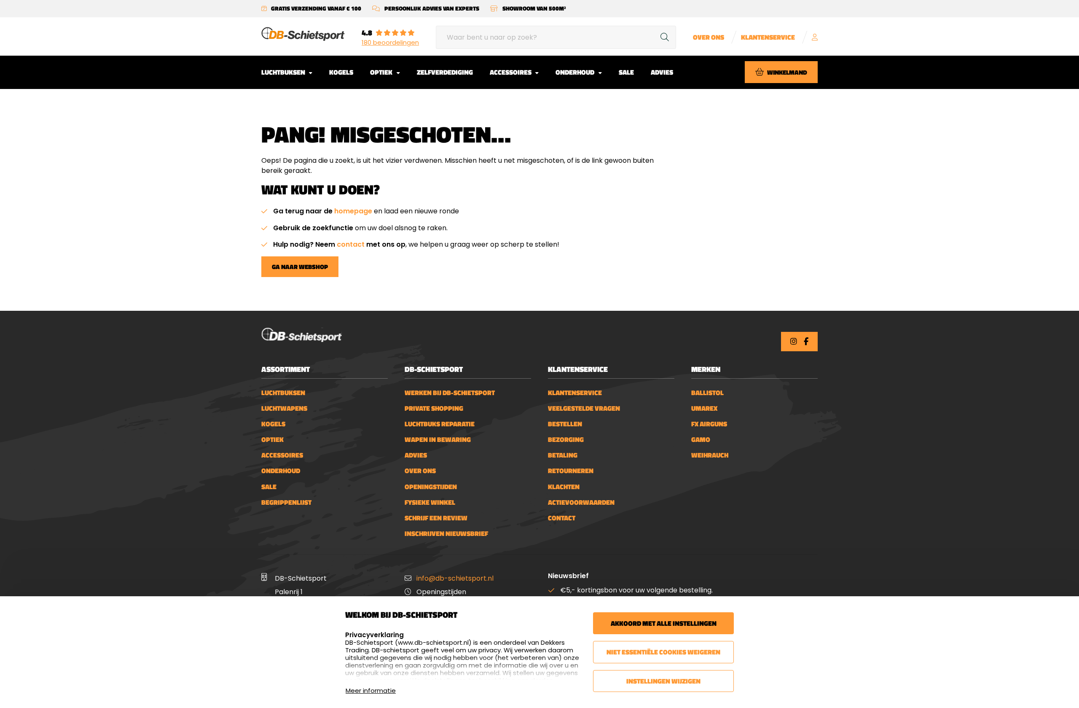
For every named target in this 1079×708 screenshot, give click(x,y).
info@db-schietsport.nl (455, 578)
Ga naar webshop (300, 267)
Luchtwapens (284, 408)
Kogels (341, 72)
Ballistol (707, 393)
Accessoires (511, 72)
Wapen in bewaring (438, 440)
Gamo (700, 440)
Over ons (708, 37)
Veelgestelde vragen (584, 408)
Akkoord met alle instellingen (664, 623)
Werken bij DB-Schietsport (450, 393)
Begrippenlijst (286, 502)
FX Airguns (709, 424)
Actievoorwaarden (581, 502)
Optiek (382, 72)
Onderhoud (576, 72)
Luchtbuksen (283, 72)
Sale (626, 72)
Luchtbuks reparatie (440, 424)
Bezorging (566, 440)
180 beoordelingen (390, 42)
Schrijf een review (436, 518)
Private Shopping (434, 408)
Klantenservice (768, 37)
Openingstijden (431, 487)
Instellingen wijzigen (663, 681)
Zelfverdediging (445, 72)
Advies (662, 72)
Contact (561, 518)
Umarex (704, 408)
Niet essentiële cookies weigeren (663, 652)
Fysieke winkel (430, 502)
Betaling (562, 455)
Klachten (564, 487)
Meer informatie (371, 690)
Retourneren (570, 471)
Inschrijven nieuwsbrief (446, 534)
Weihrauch (709, 455)
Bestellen (565, 424)
